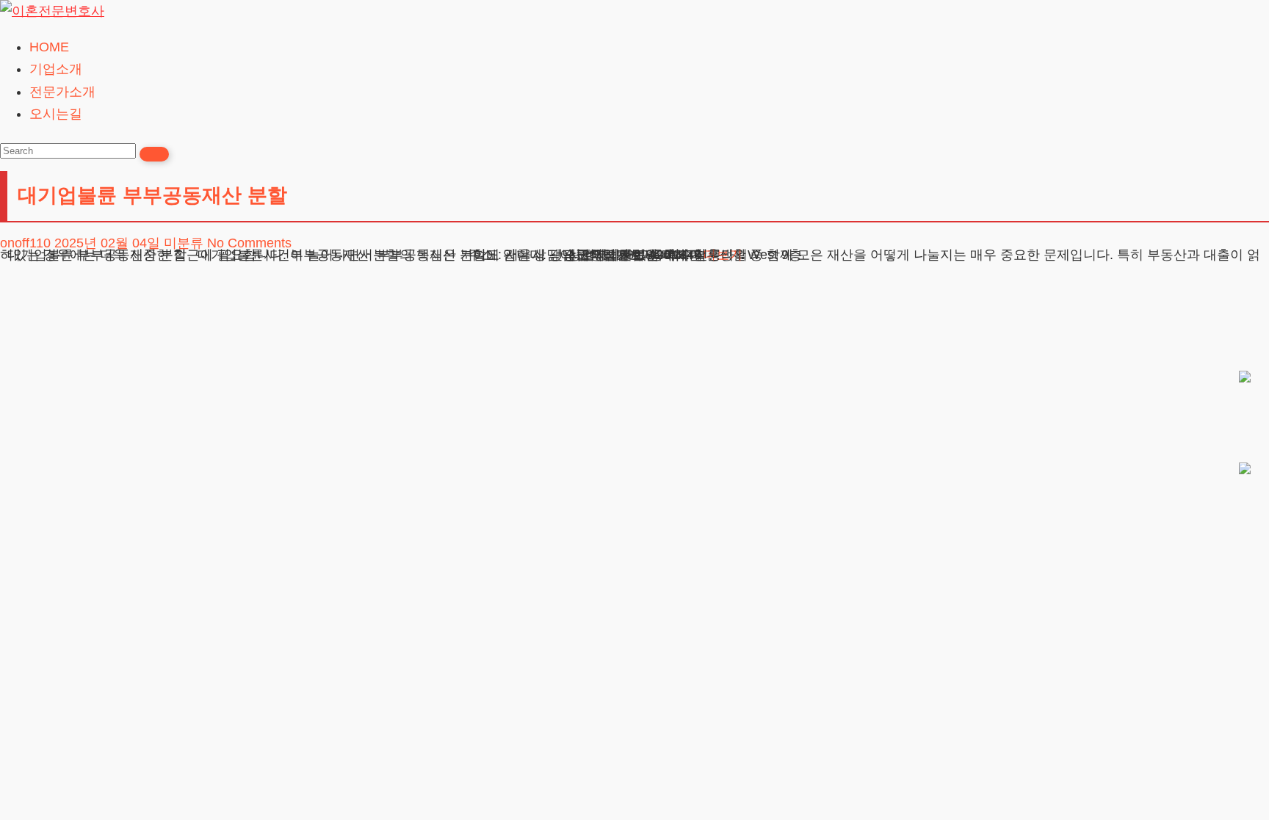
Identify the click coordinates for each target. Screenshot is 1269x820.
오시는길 (55, 113)
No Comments (249, 243)
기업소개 (55, 69)
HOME (49, 47)
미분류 (183, 243)
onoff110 (25, 243)
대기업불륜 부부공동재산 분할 (152, 195)
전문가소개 (62, 91)
